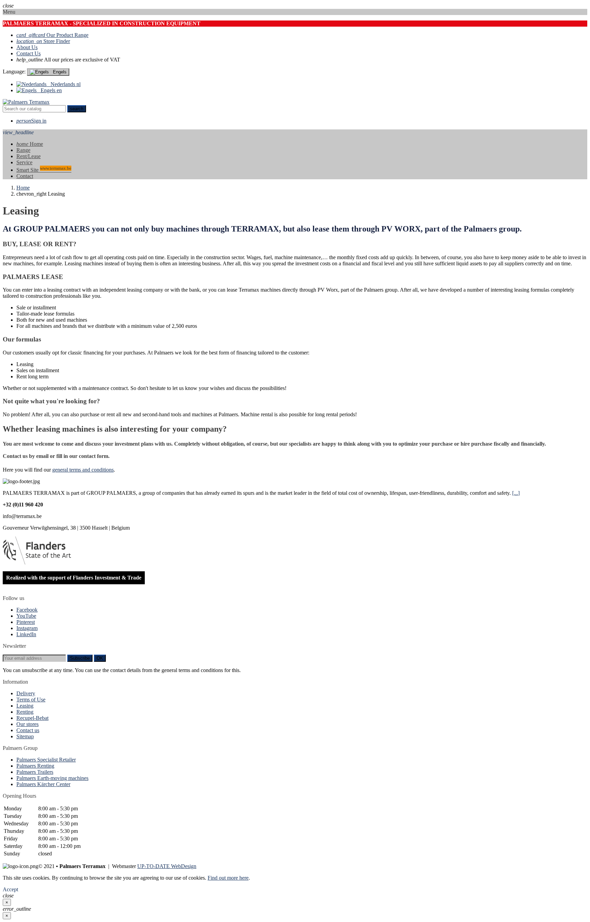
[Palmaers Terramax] (26, 102)
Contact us (27, 730)
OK (100, 658)
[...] (516, 493)
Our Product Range (52, 35)
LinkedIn (26, 634)
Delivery (25, 693)
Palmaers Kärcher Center (43, 784)
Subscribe (80, 658)
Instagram (27, 628)
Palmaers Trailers (34, 772)
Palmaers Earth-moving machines (52, 778)
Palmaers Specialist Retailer (46, 760)
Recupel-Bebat (32, 718)
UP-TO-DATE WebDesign (166, 866)
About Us (27, 47)
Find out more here (228, 878)
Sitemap (25, 736)
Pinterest (25, 622)
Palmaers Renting (35, 766)
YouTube (26, 616)
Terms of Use (30, 699)
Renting (24, 712)
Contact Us (28, 53)
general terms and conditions (83, 470)
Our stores (27, 724)
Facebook (27, 610)
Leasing (24, 706)
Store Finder (43, 41)
